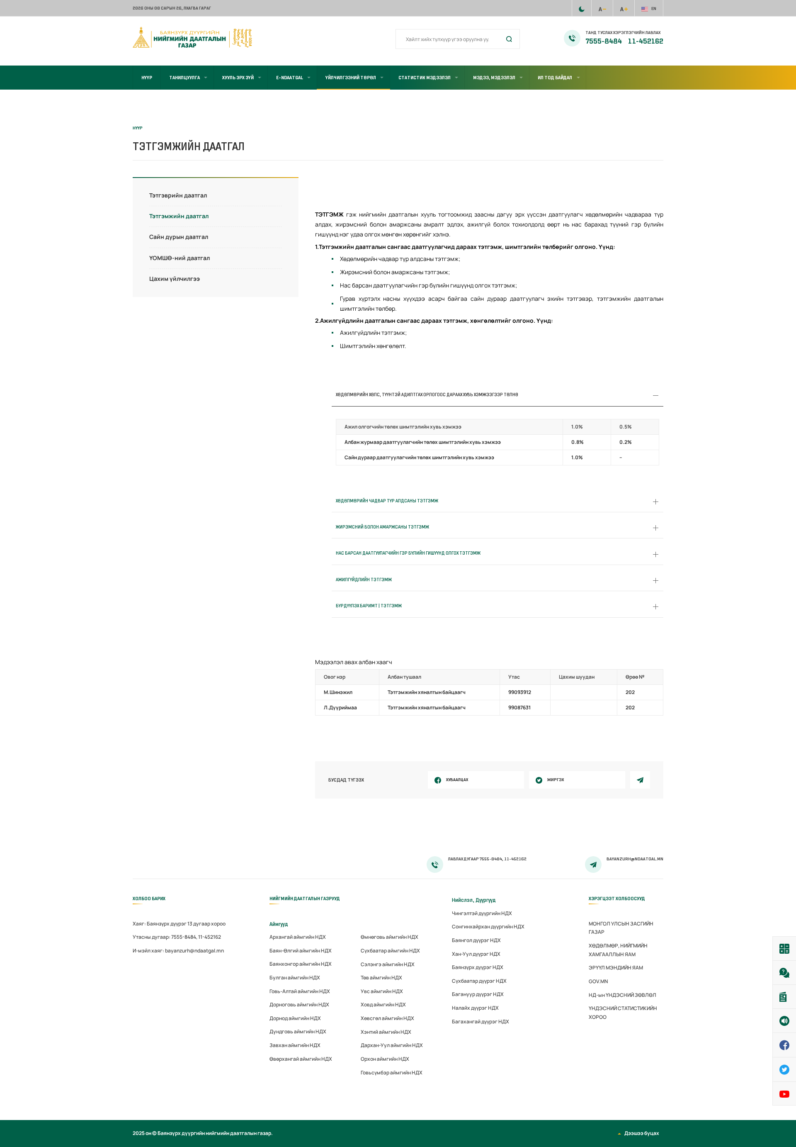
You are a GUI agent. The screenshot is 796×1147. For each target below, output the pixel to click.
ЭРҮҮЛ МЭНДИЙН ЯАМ (616, 967)
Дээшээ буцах (641, 1133)
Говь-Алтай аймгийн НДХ (299, 991)
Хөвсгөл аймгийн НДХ (387, 1018)
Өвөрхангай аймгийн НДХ (300, 1058)
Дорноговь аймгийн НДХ (299, 1004)
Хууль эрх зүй (238, 77)
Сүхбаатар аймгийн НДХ (390, 950)
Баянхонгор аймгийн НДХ (300, 963)
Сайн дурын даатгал (178, 237)
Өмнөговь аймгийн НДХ (389, 936)
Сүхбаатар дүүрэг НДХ (479, 980)
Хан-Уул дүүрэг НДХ (476, 953)
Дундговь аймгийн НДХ (297, 1031)
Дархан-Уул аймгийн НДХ (392, 1045)
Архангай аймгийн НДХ (297, 936)
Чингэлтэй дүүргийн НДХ (482, 913)
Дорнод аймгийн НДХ (295, 1018)
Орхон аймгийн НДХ (385, 1058)
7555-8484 (604, 41)
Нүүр (146, 77)
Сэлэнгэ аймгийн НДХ (388, 964)
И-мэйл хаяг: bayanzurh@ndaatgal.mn (178, 950)
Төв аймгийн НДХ (381, 977)
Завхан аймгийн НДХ (294, 1045)
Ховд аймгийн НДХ (383, 1004)
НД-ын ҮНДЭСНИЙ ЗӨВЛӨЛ (622, 994)
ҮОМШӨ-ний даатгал (179, 258)
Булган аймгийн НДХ (294, 977)
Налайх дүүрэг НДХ (475, 1007)
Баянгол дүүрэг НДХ (476, 940)
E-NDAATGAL (289, 77)
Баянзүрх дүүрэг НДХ (477, 967)
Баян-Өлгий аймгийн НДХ (300, 950)
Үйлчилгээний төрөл (350, 77)
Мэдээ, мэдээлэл (494, 77)
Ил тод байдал (555, 77)
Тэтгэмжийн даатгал (179, 216)
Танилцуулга (184, 77)
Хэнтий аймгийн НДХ (386, 1031)
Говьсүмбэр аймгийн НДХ (391, 1072)
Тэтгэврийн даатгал (178, 195)
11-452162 (645, 41)
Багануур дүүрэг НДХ (478, 994)
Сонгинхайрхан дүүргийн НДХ (488, 926)
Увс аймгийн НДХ (382, 991)
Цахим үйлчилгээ (174, 278)
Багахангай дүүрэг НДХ (480, 1021)
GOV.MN (598, 981)
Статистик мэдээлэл (424, 77)
